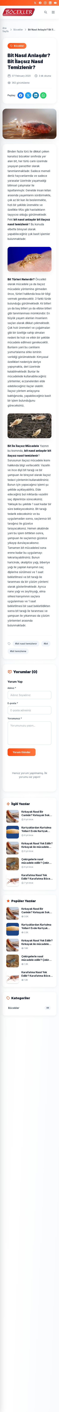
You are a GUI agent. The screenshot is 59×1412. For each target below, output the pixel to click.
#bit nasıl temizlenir (26, 643)
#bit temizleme (18, 651)
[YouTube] (55, 3)
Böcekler (18, 29)
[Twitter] (35, 3)
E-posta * (13, 703)
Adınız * (12, 688)
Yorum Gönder (22, 752)
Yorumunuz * (15, 718)
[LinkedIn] (50, 3)
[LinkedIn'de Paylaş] (36, 95)
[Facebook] (40, 3)
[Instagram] (45, 3)
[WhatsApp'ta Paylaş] (43, 95)
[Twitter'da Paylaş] (28, 95)
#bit (46, 643)
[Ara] (45, 12)
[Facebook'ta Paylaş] (20, 95)
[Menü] (53, 12)
